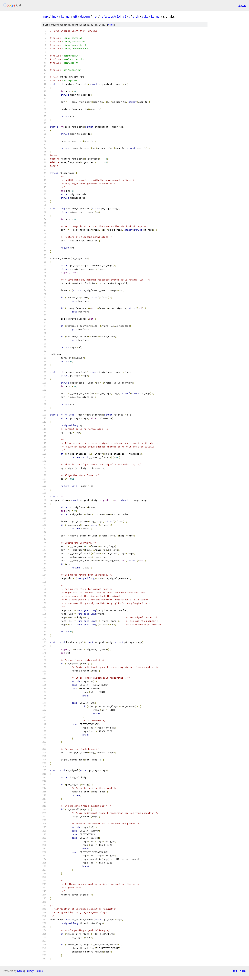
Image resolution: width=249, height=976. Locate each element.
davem (85, 16)
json (243, 970)
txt (235, 970)
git (75, 16)
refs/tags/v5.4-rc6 (113, 16)
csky (145, 16)
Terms (39, 970)
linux (45, 16)
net (95, 16)
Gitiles (20, 970)
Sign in (242, 5)
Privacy (30, 970)
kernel (65, 16)
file (111, 24)
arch (136, 16)
